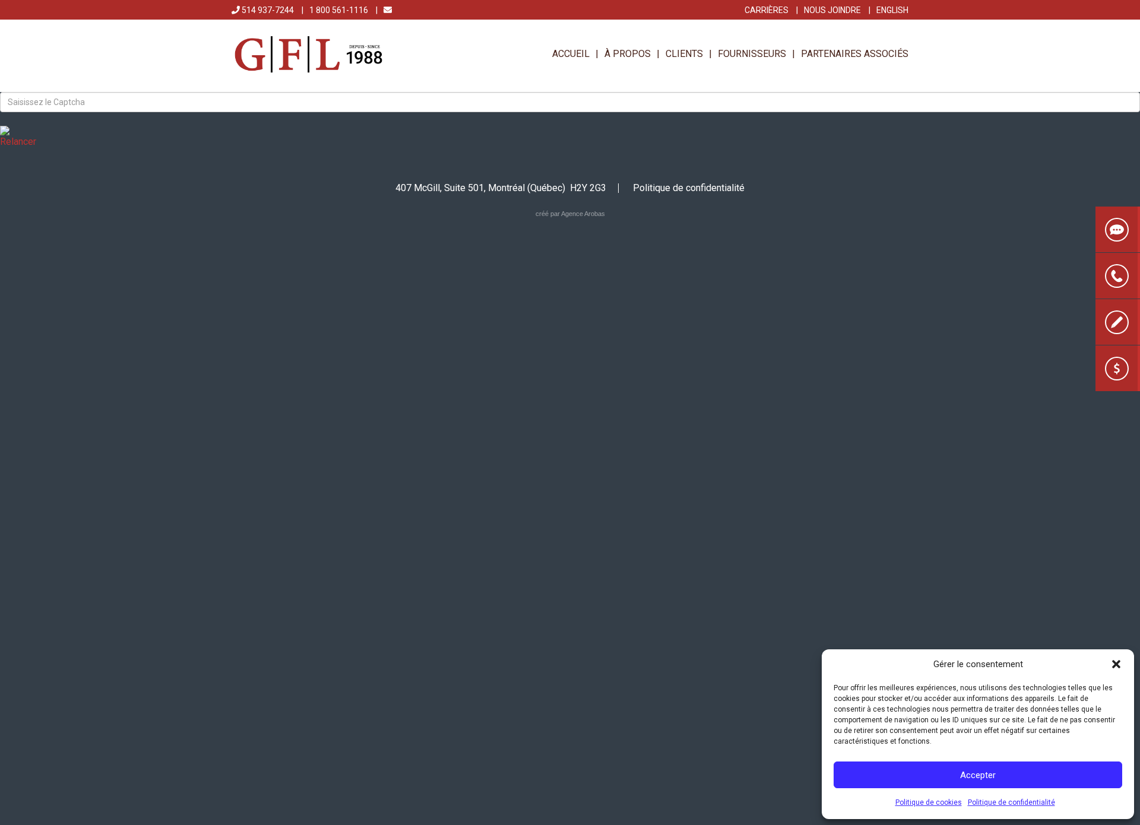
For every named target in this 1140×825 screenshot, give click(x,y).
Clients (684, 53)
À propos (627, 53)
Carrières (766, 10)
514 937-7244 (267, 10)
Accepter (978, 775)
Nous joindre (832, 10)
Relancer (18, 141)
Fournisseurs (752, 53)
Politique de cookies (928, 802)
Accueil (571, 53)
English (892, 10)
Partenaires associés (854, 53)
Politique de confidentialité (1011, 802)
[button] (1116, 664)
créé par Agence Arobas (570, 213)
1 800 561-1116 (338, 10)
